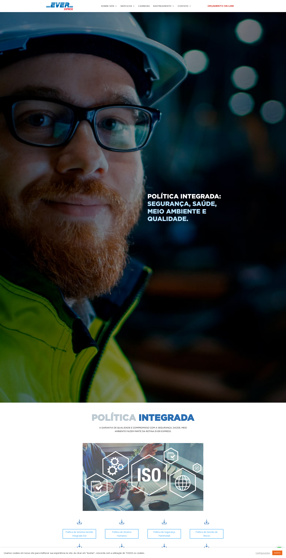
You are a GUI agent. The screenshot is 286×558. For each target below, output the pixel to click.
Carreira (144, 6)
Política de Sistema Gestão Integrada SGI (79, 533)
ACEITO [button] (277, 552)
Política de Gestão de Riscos (207, 533)
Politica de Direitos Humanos (122, 533)
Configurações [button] (263, 553)
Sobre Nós (107, 6)
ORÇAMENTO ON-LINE (220, 5)
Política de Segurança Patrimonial (164, 533)
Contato (183, 6)
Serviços (126, 6)
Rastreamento (162, 6)
